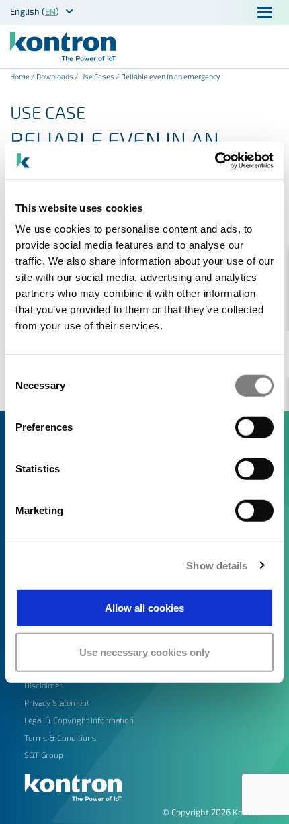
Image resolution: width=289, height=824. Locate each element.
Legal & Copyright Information (79, 720)
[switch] (254, 427)
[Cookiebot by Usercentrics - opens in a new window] (215, 160)
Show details (216, 565)
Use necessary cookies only (144, 651)
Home (20, 76)
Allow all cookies (144, 608)
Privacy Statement (56, 702)
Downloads (54, 76)
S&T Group (43, 754)
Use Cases (97, 76)
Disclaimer (43, 685)
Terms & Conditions (60, 737)
